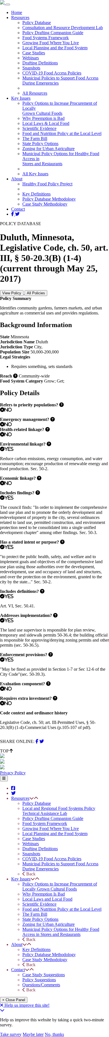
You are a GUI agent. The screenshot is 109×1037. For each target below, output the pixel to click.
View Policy (11, 293)
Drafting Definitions (40, 62)
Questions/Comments (41, 984)
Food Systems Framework (45, 37)
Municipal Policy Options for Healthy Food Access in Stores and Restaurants (60, 932)
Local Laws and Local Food (47, 899)
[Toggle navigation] (8, 4)
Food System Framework (44, 823)
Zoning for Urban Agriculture (48, 148)
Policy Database (36, 22)
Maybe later (33, 1034)
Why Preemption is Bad (43, 118)
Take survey (11, 1034)
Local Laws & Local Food (45, 123)
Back (30, 873)
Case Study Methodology (44, 204)
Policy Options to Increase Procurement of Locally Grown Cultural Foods (59, 886)
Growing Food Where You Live (50, 42)
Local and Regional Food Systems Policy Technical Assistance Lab (58, 811)
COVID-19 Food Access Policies (51, 73)
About (16, 178)
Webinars (30, 57)
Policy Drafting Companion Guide (52, 32)
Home (16, 12)
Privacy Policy (13, 772)
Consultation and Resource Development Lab (62, 27)
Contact (18, 209)
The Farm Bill (34, 138)
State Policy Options (40, 143)
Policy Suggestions (39, 979)
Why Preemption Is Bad (43, 894)
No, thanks (54, 1034)
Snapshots (31, 68)
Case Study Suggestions (43, 974)
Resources (20, 17)
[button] (31, 798)
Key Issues (20, 98)
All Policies (36, 293)
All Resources (34, 93)
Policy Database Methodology (49, 199)
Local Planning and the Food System (54, 47)
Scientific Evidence (39, 128)
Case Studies (33, 52)
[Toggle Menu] (4, 778)
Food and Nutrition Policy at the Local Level (61, 133)
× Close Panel (13, 1000)
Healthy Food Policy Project (47, 183)
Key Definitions (36, 194)
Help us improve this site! (26, 1005)
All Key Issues (35, 173)
